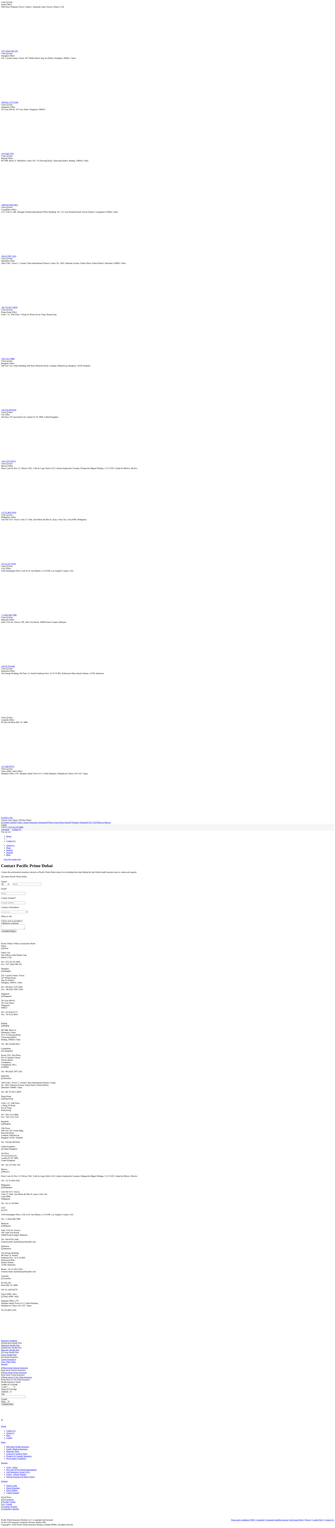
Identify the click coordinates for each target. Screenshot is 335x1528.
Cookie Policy (318, 1520)
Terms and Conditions (240, 1520)
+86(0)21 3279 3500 (9, 102)
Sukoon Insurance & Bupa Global (20, 1477)
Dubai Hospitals (13, 1488)
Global (12, 822)
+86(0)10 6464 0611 (9, 205)
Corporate (5, 829)
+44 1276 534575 (8, 461)
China (24, 822)
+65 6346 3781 (7, 153)
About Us (10, 845)
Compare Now (7, 1404)
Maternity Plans (12, 1451)
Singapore (42, 822)
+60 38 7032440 (8, 666)
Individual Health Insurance (17, 1447)
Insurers (9, 850)
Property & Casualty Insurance (19, 1456)
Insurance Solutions (9, 1341)
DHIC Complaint (257, 1520)
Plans (8, 848)
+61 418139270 (7, 766)
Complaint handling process (276, 1520)
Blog (8, 855)
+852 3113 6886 (8, 359)
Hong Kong (64, 822)
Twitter (12, 1502)
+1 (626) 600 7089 (9, 615)
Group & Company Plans (16, 1454)
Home (3, 1426)
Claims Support (12, 1493)
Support (9, 852)
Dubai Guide (11, 1486)
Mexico (107, 822)
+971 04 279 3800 (15, 827)
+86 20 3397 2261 (8, 256)
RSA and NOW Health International (21, 1470)
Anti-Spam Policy (296, 1520)
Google (9, 1504)
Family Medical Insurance (17, 1449)
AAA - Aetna (11, 1467)
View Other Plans (8, 1362)
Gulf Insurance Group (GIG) (18, 1472)
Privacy (308, 1520)
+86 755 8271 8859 (9, 307)
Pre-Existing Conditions (16, 1458)
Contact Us (16, 829)
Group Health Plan (9, 1355)
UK (94, 822)
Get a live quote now (12, 859)
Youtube (13, 1507)
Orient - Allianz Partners (16, 1474)
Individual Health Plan (10, 1345)
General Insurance (8, 1359)
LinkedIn (15, 1509)
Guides (9, 1438)
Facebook (9, 1499)
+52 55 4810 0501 (8, 512)
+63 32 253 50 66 (8, 564)
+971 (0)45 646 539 (9, 51)
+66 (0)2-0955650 (8, 410)
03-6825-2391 (7, 818)
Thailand (83, 822)
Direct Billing (12, 1490)
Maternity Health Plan (10, 1350)
